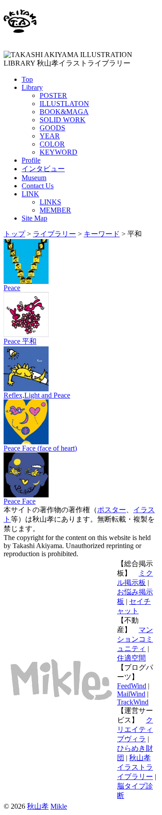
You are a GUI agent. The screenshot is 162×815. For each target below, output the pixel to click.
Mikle (58, 806)
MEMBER (55, 210)
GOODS (52, 128)
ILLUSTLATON (64, 103)
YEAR (50, 136)
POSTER (53, 95)
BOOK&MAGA (64, 111)
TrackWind (132, 702)
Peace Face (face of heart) (40, 448)
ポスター (111, 510)
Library (32, 87)
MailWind (131, 694)
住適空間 (131, 658)
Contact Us (38, 186)
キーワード (102, 234)
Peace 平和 (20, 341)
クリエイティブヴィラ (135, 729)
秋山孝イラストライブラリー (135, 767)
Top (27, 79)
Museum (34, 178)
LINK (30, 194)
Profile (31, 160)
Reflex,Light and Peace (37, 395)
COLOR (52, 144)
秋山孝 (38, 806)
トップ (14, 234)
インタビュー (43, 169)
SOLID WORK (63, 120)
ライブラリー (54, 234)
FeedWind (131, 686)
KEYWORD (58, 152)
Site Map (34, 218)
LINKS (50, 202)
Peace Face (20, 501)
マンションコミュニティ (135, 639)
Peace (12, 288)
